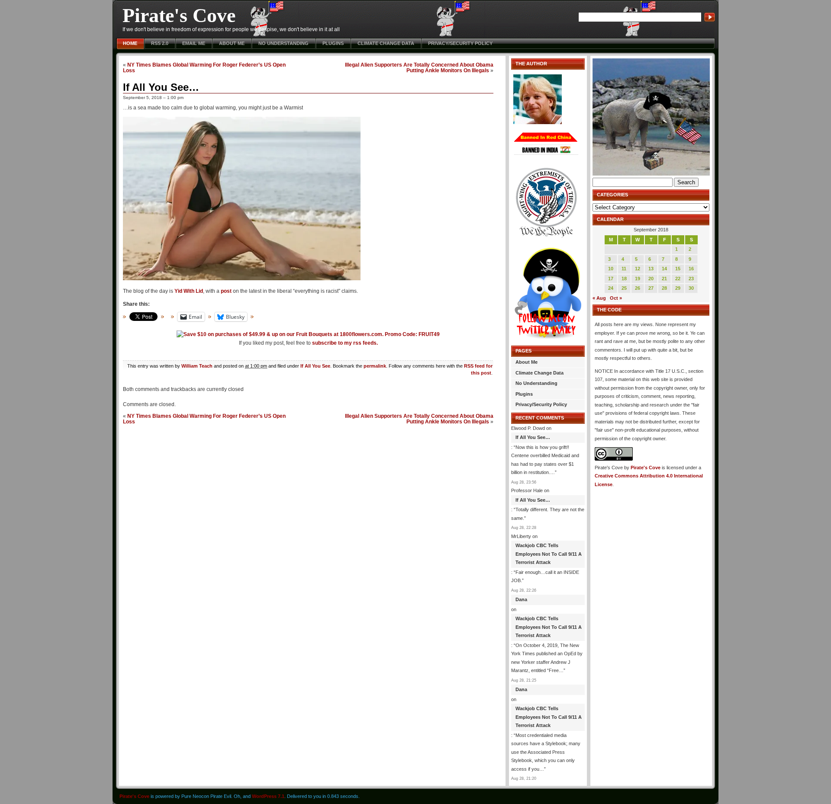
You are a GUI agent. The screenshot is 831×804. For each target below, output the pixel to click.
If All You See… (161, 87)
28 (664, 288)
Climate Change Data (386, 43)
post (226, 291)
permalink (375, 365)
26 (637, 288)
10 (610, 268)
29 (677, 288)
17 (610, 278)
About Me (232, 43)
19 (637, 278)
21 (664, 278)
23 (691, 278)
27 (651, 288)
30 (691, 288)
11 (624, 268)
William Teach (197, 365)
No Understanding (283, 43)
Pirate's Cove (178, 15)
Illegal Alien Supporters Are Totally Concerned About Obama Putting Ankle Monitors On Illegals (419, 67)
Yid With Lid (188, 291)
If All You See (315, 365)
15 (677, 268)
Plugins (333, 43)
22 (677, 278)
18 (624, 278)
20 (651, 278)
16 (691, 268)
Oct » (616, 298)
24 (610, 288)
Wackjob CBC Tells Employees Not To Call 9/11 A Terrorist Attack (548, 554)
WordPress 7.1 (268, 796)
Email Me (193, 43)
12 (637, 268)
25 (624, 288)
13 (651, 268)
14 (664, 268)
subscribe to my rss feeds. (345, 343)
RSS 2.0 (159, 43)
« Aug (599, 298)
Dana (521, 599)
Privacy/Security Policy (460, 43)
